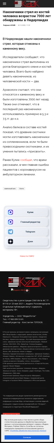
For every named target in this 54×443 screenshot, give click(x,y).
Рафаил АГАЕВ (9, 25)
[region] (27, 428)
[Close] (52, 415)
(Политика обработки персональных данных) (28, 430)
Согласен (27, 437)
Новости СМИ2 (27, 256)
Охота (21, 189)
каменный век (10, 189)
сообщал (26, 160)
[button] (4, 4)
